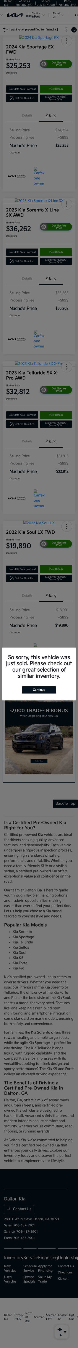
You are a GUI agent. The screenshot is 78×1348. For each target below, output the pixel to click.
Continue (39, 690)
